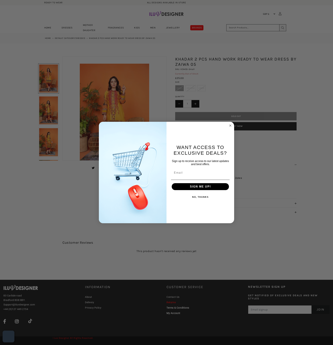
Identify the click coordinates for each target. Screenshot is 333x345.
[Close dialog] (230, 125)
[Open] (8, 336)
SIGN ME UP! (200, 186)
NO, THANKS (200, 197)
